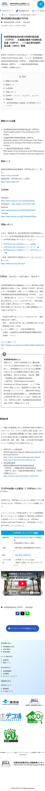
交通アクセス (41, 752)
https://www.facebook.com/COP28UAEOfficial (18, 210)
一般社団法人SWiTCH (22, 555)
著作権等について (5, 752)
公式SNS (9, 88)
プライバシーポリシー (24, 752)
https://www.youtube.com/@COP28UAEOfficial (18, 216)
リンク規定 (14, 752)
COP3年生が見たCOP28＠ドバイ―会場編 (19, 244)
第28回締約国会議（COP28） (12, 22)
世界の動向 (26, 22)
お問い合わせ (23, 754)
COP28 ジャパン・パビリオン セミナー (22, 95)
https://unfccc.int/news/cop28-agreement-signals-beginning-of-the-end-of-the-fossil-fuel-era (22, 458)
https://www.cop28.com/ (10, 182)
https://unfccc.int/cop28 (9, 175)
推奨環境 (34, 752)
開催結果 (9, 99)
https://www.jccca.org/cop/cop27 (13, 263)
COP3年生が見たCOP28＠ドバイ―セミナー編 (21, 247)
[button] (18, 613)
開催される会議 (12, 81)
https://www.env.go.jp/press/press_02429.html (20, 476)
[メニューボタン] (40, 4)
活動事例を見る (6, 681)
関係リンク (10, 84)
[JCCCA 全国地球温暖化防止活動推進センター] (16, 4)
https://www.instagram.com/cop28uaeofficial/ (18, 200)
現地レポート (11, 92)
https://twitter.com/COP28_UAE (23, 204)
